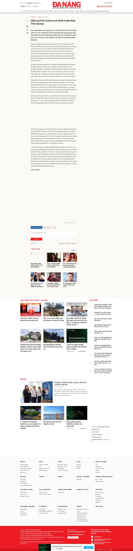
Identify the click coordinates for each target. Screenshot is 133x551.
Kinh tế (35, 11)
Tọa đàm (97, 502)
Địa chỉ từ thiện (23, 483)
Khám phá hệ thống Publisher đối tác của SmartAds (67, 546)
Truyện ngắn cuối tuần (82, 513)
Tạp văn (97, 470)
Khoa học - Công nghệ (86, 11)
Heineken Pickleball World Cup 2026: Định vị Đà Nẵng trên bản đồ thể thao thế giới (30, 425)
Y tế (61, 11)
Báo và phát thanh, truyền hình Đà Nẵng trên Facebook (102, 540)
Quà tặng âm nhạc (81, 517)
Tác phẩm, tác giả (99, 468)
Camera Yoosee (95, 431)
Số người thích (73, 243)
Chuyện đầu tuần (62, 509)
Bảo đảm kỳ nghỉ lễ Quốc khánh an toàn (52, 423)
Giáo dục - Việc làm (43, 464)
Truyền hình (98, 489)
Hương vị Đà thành (99, 498)
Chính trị (26, 11)
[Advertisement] (54, 116)
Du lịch (40, 11)
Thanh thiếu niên (43, 470)
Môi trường (23, 479)
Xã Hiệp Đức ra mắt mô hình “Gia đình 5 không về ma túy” (102, 313)
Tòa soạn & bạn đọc (44, 489)
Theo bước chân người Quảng (101, 11)
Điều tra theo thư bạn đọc (45, 494)
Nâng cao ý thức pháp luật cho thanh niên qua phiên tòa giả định (103, 339)
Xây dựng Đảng (24, 464)
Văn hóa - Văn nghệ (54, 11)
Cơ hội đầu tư (43, 506)
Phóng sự (97, 494)
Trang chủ (33, 16)
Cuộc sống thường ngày (26, 485)
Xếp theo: (61, 243)
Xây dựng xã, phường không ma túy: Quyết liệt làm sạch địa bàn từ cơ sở (103, 347)
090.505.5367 (102, 6)
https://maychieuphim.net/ (104, 426)
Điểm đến (79, 466)
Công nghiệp (61, 468)
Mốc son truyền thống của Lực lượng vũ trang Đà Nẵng (53, 319)
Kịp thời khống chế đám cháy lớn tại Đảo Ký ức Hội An (52, 346)
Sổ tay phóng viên (62, 513)
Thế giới (77, 11)
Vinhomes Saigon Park (97, 439)
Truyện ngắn (98, 466)
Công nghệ (79, 479)
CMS (100, 549)
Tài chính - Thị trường (63, 470)
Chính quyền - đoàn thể (25, 468)
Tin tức (78, 511)
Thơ (96, 464)
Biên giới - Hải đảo (24, 496)
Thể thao (71, 11)
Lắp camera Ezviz (95, 429)
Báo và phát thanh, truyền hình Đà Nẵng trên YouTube (102, 543)
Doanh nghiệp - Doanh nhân (45, 511)
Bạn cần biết (61, 492)
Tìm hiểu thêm (81, 351)
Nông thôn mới (23, 515)
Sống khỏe (22, 481)
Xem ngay (88, 547)
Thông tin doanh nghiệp (64, 489)
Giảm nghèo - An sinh (44, 468)
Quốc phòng (23, 494)
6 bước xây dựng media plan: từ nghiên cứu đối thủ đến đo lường (76, 346)
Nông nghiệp (23, 509)
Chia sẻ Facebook (37, 227)
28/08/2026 (25, 6)
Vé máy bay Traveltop (96, 437)
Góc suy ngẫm (61, 511)
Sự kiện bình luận (63, 506)
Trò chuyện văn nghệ (82, 519)
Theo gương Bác (24, 466)
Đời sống (65, 11)
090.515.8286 (109, 6)
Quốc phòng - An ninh (42, 16)
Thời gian (67, 243)
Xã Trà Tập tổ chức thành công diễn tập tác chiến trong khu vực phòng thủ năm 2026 (103, 355)
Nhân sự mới (23, 472)
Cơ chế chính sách (43, 513)
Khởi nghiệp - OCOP (62, 466)
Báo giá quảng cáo (73, 537)
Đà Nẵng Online (98, 536)
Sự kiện (78, 468)
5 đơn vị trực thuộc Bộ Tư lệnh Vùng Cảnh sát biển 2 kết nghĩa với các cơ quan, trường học (103, 370)
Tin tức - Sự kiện (99, 492)
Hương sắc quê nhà (81, 515)
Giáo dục (45, 11)
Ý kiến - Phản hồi (43, 492)
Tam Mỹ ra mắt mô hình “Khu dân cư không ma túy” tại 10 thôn (102, 362)
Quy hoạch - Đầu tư (62, 464)
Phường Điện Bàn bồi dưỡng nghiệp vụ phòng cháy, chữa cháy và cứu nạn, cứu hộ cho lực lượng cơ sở (30, 347)
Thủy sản (22, 511)
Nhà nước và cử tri (24, 470)
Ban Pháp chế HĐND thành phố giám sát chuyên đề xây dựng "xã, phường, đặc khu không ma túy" (76, 321)
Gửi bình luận (36, 239)
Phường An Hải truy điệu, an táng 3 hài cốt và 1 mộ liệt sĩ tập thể (70, 383)
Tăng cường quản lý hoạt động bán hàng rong (103, 332)
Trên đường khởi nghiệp (82, 521)
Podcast (79, 506)
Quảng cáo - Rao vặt (82, 489)
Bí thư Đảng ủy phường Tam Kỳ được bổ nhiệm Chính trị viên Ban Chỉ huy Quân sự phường (103, 306)
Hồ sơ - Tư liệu (98, 479)
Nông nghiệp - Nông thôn (27, 506)
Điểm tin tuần (98, 500)
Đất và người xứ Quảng (82, 509)
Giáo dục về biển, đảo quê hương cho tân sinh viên (29, 319)
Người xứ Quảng (99, 481)
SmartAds (58, 548)
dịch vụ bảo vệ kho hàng (97, 434)
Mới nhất (36, 6)
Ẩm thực (79, 464)
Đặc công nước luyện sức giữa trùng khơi (103, 319)
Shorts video (99, 506)
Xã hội (31, 11)
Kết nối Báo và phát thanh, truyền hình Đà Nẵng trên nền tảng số (101, 531)
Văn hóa (97, 472)
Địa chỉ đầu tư (42, 509)
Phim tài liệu (98, 496)
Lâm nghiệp (23, 513)
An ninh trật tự (23, 492)
